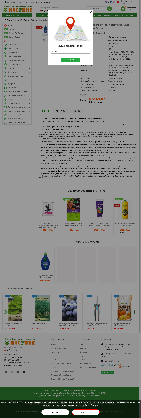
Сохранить (70, 60)
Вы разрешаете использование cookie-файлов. (120, 402)
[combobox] (70, 51)
